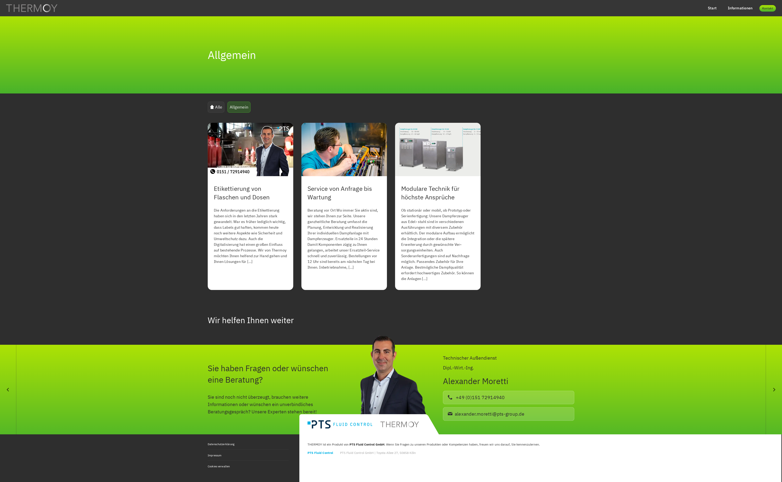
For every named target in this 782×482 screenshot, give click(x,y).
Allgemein (239, 107)
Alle (218, 107)
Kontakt (767, 8)
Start (712, 8)
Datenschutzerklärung (221, 444)
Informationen (740, 8)
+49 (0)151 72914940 (480, 397)
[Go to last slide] (8, 389)
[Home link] (31, 8)
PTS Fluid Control (320, 453)
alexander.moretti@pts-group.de (489, 414)
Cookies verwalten (219, 466)
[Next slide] (774, 389)
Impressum (214, 455)
